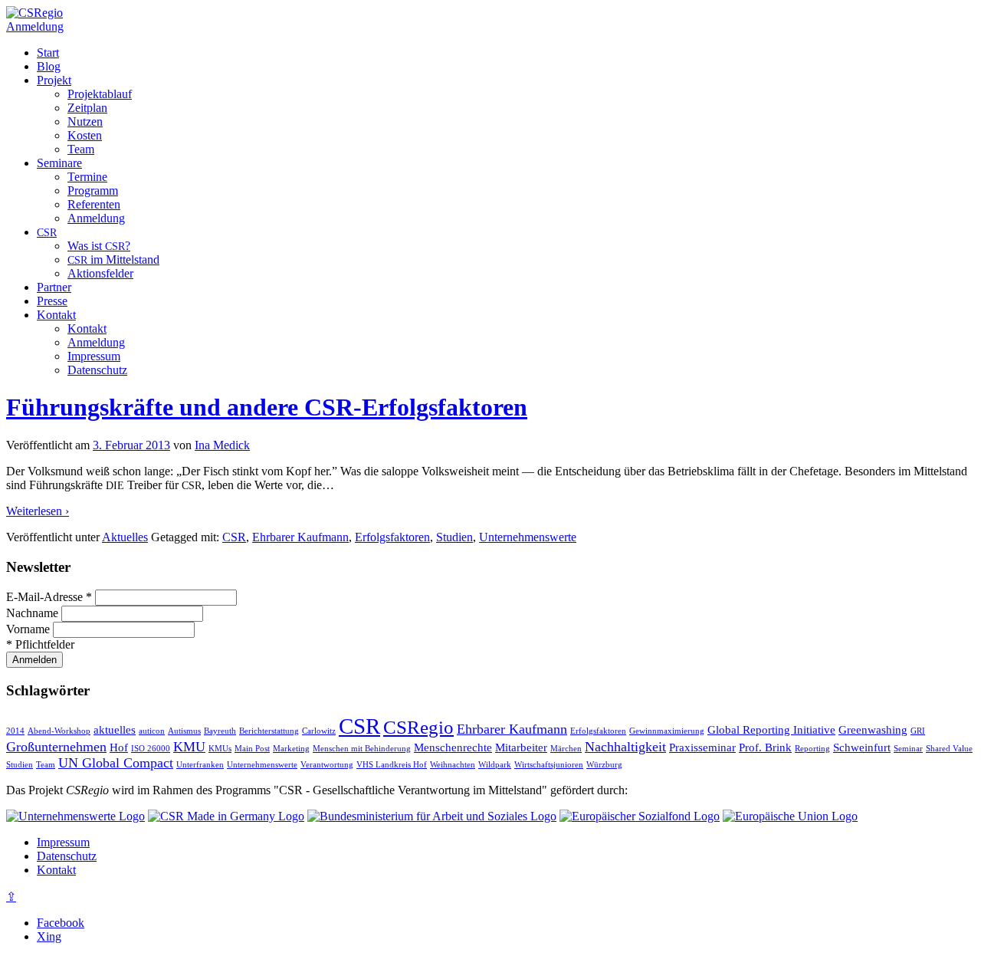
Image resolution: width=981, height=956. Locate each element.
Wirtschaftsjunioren (548, 765)
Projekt (54, 80)
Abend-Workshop (59, 731)
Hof (119, 747)
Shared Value (949, 748)
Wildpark (494, 765)
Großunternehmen (56, 746)
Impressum (93, 356)
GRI (917, 731)
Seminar (908, 748)
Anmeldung (35, 26)
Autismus (184, 731)
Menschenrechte (453, 747)
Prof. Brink (765, 747)
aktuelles (115, 730)
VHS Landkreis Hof (391, 765)
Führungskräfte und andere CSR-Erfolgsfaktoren (266, 407)
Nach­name (33, 612)
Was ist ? (98, 245)
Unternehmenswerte (527, 537)
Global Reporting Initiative (771, 730)
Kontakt (56, 314)
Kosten (84, 135)
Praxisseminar (702, 747)
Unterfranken (200, 765)
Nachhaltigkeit (625, 746)
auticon (152, 731)
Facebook (60, 922)
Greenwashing (872, 730)
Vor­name (29, 629)
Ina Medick (222, 445)
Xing (49, 936)
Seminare (59, 162)
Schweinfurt (862, 747)
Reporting (812, 748)
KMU (189, 746)
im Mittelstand (113, 259)
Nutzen (85, 121)
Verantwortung (326, 765)
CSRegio (418, 727)
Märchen (566, 748)
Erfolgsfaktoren (392, 537)
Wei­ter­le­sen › (37, 510)
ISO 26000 (150, 748)
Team (80, 149)
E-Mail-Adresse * (50, 596)
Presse (52, 300)
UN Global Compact (115, 762)
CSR (234, 537)
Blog (49, 66)
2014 (15, 731)
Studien (454, 537)
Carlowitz (319, 731)
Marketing (291, 748)
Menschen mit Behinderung (362, 748)
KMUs (219, 748)
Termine (87, 176)
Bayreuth (220, 731)
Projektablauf (99, 93)
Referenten (93, 204)
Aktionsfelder (100, 273)
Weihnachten (452, 765)
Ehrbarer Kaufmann (300, 537)
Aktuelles (125, 537)
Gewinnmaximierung (666, 731)
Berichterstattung (269, 731)
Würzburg (604, 765)
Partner (54, 287)
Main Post (252, 748)
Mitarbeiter (521, 747)
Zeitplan (87, 107)
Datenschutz (97, 369)
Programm (92, 190)
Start (48, 52)
